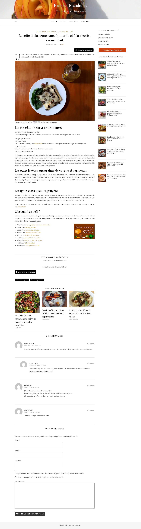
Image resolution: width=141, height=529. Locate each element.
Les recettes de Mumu (32, 238)
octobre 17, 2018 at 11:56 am (37, 365)
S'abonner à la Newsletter (112, 50)
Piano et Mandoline (75, 525)
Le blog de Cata (30, 227)
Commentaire (19, 481)
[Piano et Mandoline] (70, 9)
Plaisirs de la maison (32, 235)
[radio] (50, 263)
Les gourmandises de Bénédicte (38, 225)
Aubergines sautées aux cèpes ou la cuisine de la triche (80, 313)
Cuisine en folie (103, 45)
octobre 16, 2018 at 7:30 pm (32, 346)
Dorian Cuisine (103, 41)
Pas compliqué (66, 32)
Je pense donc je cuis (105, 37)
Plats (63, 22)
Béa (62, 44)
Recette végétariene (37, 280)
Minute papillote (104, 34)
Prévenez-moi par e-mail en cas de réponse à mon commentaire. (40, 477)
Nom (17, 440)
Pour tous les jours (22, 280)
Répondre (91, 344)
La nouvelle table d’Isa (33, 233)
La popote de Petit (32, 245)
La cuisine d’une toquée (32, 230)
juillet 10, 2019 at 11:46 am (32, 412)
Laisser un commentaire (26, 272)
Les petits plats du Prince (33, 240)
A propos (85, 22)
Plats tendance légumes (48, 32)
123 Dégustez (29, 243)
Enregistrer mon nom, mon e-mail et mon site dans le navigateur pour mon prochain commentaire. (49, 473)
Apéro (54, 22)
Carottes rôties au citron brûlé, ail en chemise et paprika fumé (53, 313)
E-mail (17, 450)
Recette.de (22, 207)
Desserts (73, 22)
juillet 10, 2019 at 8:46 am (31, 387)
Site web (18, 461)
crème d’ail (38, 144)
